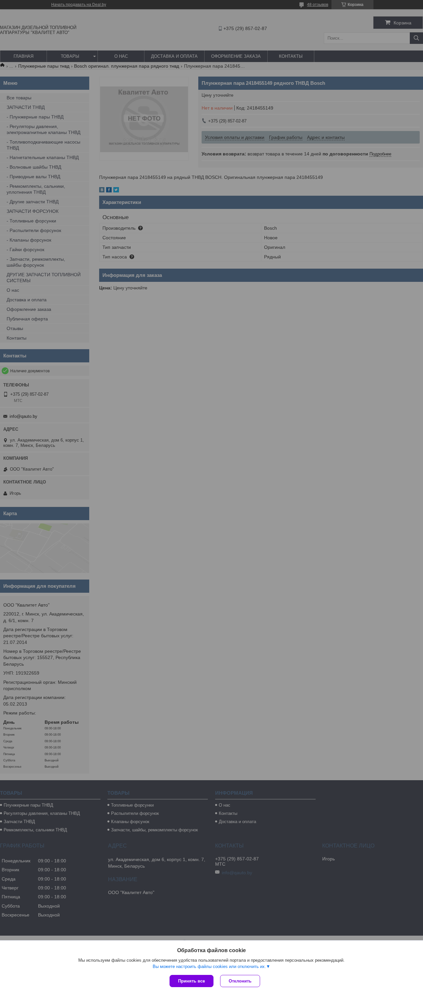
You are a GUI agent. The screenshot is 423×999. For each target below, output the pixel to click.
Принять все (191, 981)
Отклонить (240, 981)
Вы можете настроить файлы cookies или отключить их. (209, 966)
